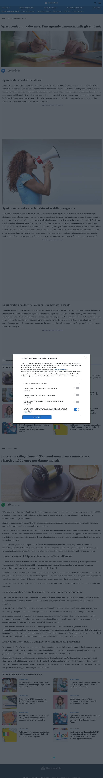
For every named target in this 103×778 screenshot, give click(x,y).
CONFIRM (37, 417)
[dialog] (51, 389)
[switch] (76, 388)
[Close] (86, 358)
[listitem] (51, 384)
